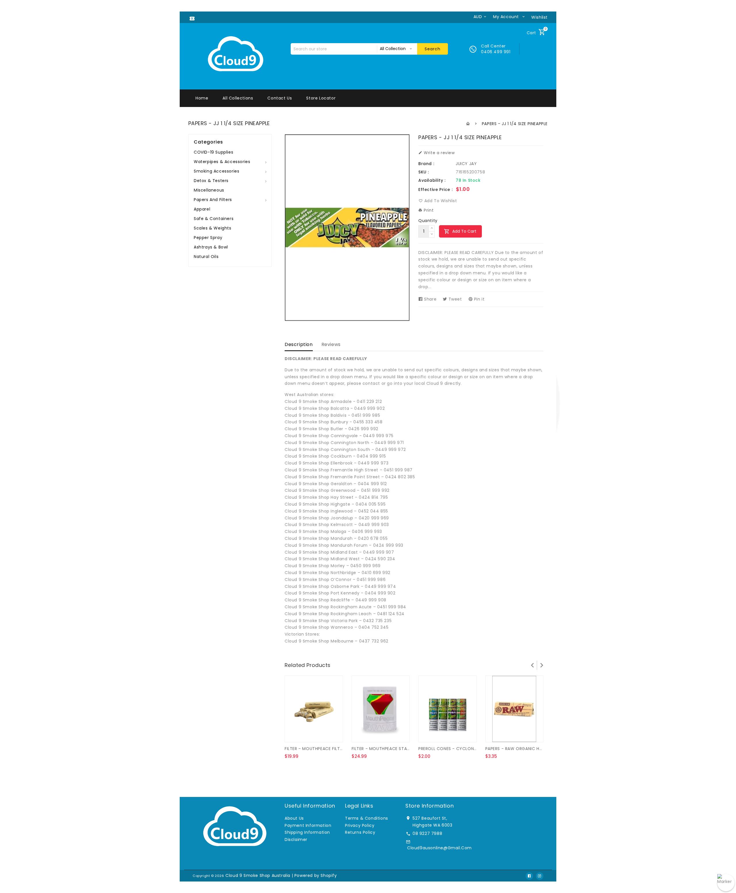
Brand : (426, 164)
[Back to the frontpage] (468, 124)
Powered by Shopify (315, 875)
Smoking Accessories (216, 171)
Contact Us (279, 98)
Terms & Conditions (366, 818)
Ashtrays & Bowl (211, 247)
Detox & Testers (211, 180)
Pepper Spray (208, 237)
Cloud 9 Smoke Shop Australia (257, 875)
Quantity (428, 220)
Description (299, 344)
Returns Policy (360, 832)
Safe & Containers (213, 218)
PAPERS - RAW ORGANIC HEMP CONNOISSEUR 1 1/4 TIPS (542, 749)
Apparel (202, 209)
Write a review (439, 153)
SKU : (423, 172)
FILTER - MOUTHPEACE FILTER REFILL (321, 749)
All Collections (238, 98)
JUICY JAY (466, 164)
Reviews (331, 344)
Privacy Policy (359, 825)
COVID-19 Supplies (213, 152)
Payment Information (308, 825)
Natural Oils (206, 256)
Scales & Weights (212, 228)
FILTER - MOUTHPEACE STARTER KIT (388, 749)
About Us (294, 818)
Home (201, 98)
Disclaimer (296, 839)
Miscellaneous (209, 190)
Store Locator (321, 98)
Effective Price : (435, 189)
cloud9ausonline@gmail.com (439, 848)
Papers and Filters (213, 199)
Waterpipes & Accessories (222, 162)
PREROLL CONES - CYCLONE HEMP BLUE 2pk (463, 749)
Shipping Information (307, 832)
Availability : (431, 180)
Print (428, 210)
